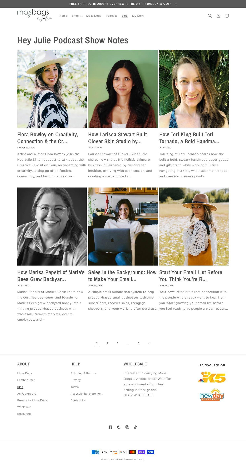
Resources (24, 413)
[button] (77, 16)
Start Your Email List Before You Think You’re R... (190, 276)
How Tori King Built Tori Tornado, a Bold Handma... (189, 138)
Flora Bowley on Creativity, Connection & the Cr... (47, 138)
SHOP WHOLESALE (139, 395)
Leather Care (26, 380)
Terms (75, 386)
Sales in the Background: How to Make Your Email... (122, 276)
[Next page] (149, 343)
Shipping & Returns (84, 373)
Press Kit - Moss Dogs (32, 400)
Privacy (76, 380)
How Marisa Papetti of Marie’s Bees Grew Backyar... (51, 276)
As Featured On (27, 393)
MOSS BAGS (117, 459)
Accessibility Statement (87, 393)
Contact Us (78, 400)
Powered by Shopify (134, 459)
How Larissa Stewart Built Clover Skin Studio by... (117, 138)
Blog (20, 386)
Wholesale (24, 407)
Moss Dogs (24, 373)
